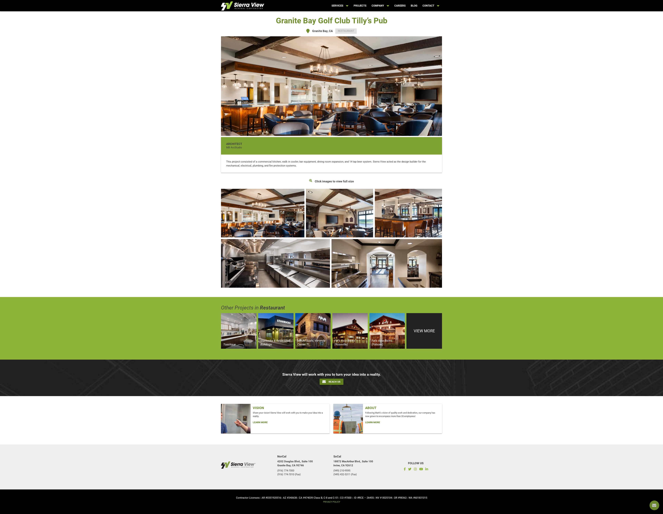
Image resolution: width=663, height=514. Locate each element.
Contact (428, 5)
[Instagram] (415, 469)
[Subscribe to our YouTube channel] (421, 469)
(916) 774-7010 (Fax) (289, 474)
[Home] (242, 5)
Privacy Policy (331, 502)
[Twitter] (410, 469)
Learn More (260, 422)
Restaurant (346, 31)
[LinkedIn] (427, 469)
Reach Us (335, 381)
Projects (360, 5)
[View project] (239, 331)
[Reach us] (654, 505)
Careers (400, 5)
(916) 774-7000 (285, 470)
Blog (414, 5)
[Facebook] (404, 469)
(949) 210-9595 (341, 470)
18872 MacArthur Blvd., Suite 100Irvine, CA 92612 (353, 463)
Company (378, 5)
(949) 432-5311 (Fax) (345, 474)
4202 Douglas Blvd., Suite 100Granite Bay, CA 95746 (295, 463)
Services (337, 5)
